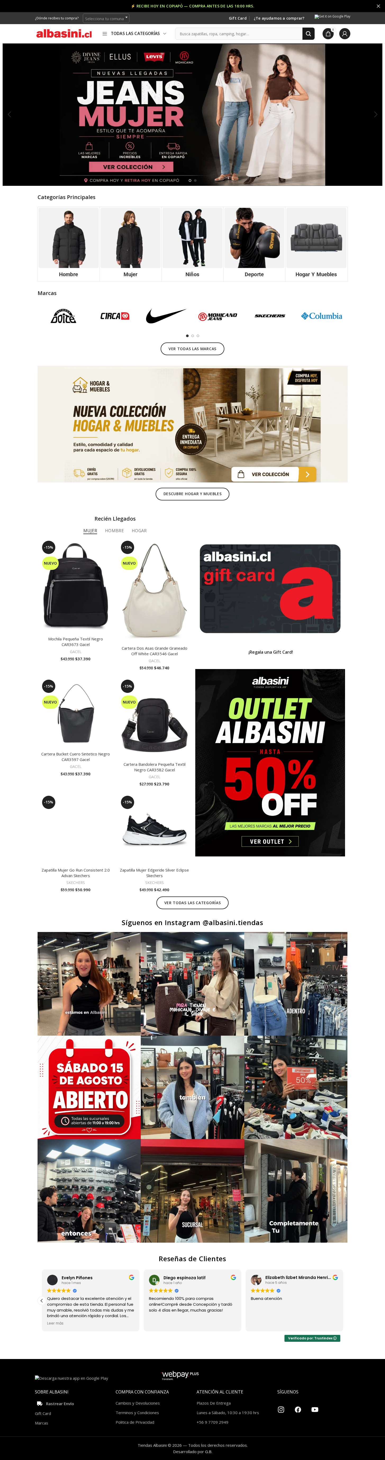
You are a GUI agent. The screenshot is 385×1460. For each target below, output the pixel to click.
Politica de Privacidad (135, 1422)
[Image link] (193, 423)
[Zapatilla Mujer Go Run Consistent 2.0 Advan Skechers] (75, 829)
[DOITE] (63, 316)
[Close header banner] (378, 6)
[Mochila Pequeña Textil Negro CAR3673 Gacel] (75, 586)
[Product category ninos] (192, 244)
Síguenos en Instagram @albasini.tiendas (192, 922)
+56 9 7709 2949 (212, 1422)
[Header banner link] (192, 6)
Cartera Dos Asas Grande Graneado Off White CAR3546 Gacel (154, 650)
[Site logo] (64, 33)
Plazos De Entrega (214, 1403)
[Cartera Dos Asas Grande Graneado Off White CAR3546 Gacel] (154, 591)
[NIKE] (166, 316)
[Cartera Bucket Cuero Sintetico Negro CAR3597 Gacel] (75, 713)
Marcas (41, 1423)
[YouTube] (315, 1407)
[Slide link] (192, 114)
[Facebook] (298, 1407)
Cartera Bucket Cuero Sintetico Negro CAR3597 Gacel (75, 756)
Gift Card (238, 18)
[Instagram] (281, 1407)
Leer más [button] (68, 1323)
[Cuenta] (345, 33)
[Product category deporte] (254, 244)
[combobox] (106, 18)
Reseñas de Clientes (192, 1258)
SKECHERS (75, 882)
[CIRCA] (115, 316)
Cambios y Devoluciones (138, 1403)
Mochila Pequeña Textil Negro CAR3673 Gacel (75, 641)
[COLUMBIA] (321, 316)
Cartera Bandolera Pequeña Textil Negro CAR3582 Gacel (154, 767)
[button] (9, 114)
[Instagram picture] (89, 984)
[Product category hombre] (69, 244)
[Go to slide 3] (198, 336)
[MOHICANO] (218, 316)
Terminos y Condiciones (137, 1412)
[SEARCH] (308, 34)
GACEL (75, 651)
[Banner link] (270, 589)
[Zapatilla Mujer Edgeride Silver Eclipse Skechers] (154, 829)
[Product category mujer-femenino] (131, 244)
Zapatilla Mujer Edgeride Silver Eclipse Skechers (154, 872)
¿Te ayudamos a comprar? (279, 18)
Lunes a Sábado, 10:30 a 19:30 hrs (228, 1412)
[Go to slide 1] (190, 180)
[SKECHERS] (270, 316)
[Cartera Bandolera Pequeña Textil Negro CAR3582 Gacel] (154, 718)
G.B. (208, 1451)
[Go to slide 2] (195, 180)
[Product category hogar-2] (316, 244)
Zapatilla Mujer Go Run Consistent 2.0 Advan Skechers (76, 872)
